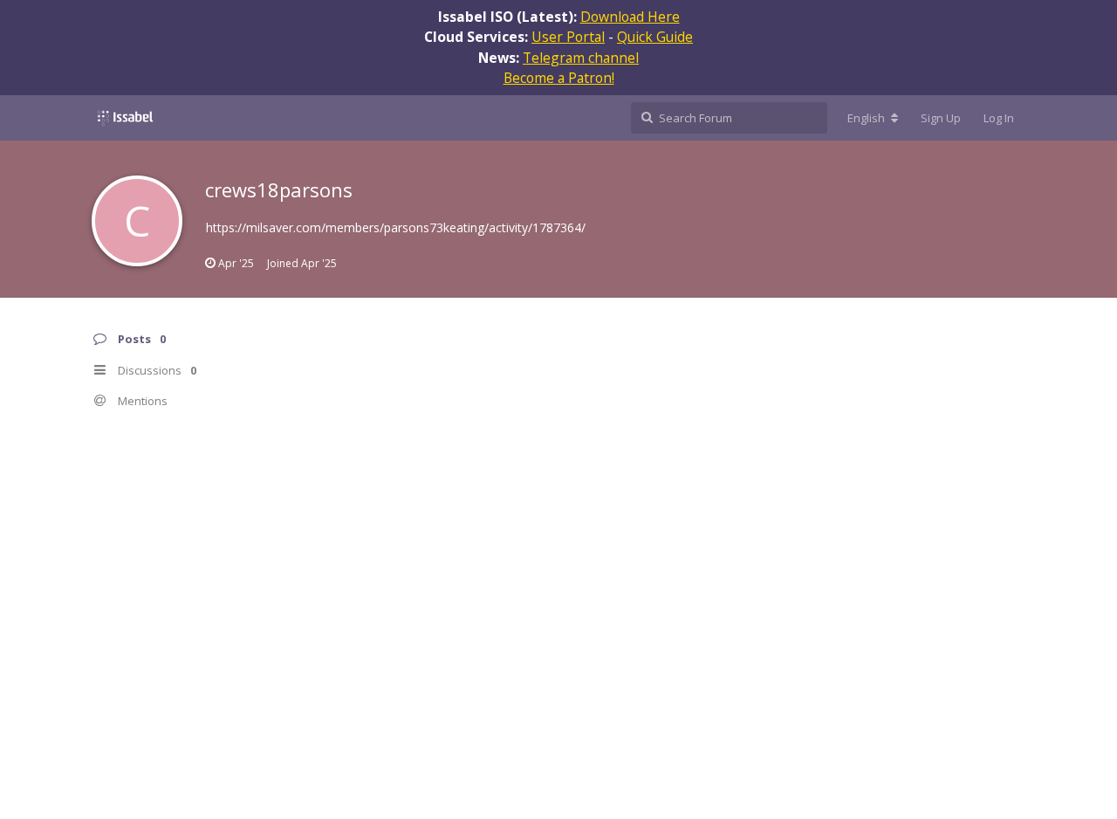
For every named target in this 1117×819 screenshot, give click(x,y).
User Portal (568, 36)
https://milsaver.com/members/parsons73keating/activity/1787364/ (396, 227)
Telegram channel (581, 57)
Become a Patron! (559, 77)
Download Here (630, 16)
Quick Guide (655, 36)
